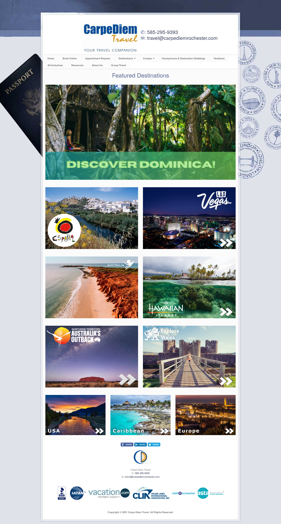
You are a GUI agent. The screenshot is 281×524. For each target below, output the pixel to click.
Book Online (70, 58)
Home (50, 58)
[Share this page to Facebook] (127, 444)
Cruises (147, 58)
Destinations (126, 58)
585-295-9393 (162, 31)
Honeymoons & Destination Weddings (183, 58)
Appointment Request (97, 58)
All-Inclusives (55, 65)
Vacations (219, 58)
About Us (97, 65)
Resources (77, 65)
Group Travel (118, 65)
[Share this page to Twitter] (154, 444)
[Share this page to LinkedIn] (140, 444)
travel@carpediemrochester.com (182, 37)
